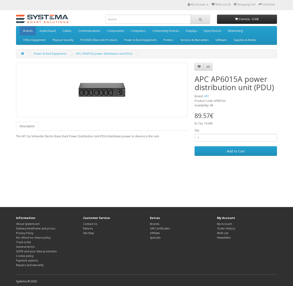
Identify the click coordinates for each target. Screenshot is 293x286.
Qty (197, 130)
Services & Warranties (194, 40)
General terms (25, 247)
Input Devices (212, 31)
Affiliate (155, 233)
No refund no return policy (33, 238)
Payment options (27, 260)
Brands (28, 31)
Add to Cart (236, 151)
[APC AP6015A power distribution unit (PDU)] (102, 90)
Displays (191, 31)
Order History (226, 228)
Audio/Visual (47, 31)
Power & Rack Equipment (140, 40)
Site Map (88, 233)
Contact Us (90, 224)
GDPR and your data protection (36, 251)
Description (27, 126)
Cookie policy (25, 256)
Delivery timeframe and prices (35, 228)
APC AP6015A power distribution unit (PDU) (104, 54)
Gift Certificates (160, 228)
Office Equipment (34, 40)
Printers (168, 40)
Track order (23, 242)
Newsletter (224, 238)
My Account (224, 224)
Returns (88, 228)
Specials (155, 238)
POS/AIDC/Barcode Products (98, 40)
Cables (66, 31)
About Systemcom (28, 224)
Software (221, 40)
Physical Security (62, 40)
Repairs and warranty (30, 265)
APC (206, 96)
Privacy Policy (24, 233)
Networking (235, 31)
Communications (89, 31)
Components (115, 31)
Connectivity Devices (165, 31)
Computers (138, 31)
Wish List (222, 233)
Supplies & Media (245, 40)
